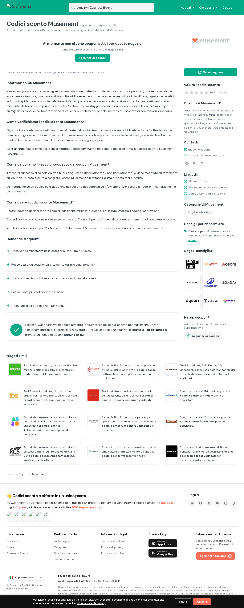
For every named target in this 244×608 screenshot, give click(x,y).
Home (10, 474)
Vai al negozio (213, 72)
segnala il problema (147, 330)
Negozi (186, 8)
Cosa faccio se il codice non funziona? (38, 306)
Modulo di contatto (201, 181)
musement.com (199, 149)
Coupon (228, 8)
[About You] (192, 264)
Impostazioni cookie (17, 588)
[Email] (192, 503)
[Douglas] (229, 282)
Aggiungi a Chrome (213, 556)
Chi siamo (13, 541)
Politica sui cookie (112, 553)
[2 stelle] (191, 92)
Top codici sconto (65, 553)
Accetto (202, 601)
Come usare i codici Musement (208, 193)
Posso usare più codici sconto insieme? (38, 292)
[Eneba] (229, 301)
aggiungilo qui (73, 335)
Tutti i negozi (62, 541)
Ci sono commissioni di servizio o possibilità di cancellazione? (53, 278)
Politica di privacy (112, 547)
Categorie (206, 8)
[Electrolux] (210, 301)
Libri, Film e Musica (198, 212)
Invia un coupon (64, 559)
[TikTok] (233, 503)
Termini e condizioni (113, 541)
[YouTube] (217, 503)
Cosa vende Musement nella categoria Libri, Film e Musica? (51, 251)
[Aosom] (229, 264)
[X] (202, 163)
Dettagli (100, 72)
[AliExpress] (210, 264)
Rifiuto (183, 601)
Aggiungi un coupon (93, 58)
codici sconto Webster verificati (123, 455)
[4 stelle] (201, 92)
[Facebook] (187, 163)
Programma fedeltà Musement (208, 187)
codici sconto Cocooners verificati (125, 425)
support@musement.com (206, 155)
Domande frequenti (19, 553)
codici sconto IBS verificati (44, 400)
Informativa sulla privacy (91, 603)
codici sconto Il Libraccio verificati (47, 374)
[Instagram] (195, 163)
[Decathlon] (210, 282)
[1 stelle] (186, 92)
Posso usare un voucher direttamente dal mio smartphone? (53, 265)
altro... (192, 240)
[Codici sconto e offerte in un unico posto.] (25, 7)
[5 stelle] (206, 92)
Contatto (12, 547)
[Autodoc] (192, 282)
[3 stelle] (196, 92)
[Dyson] (192, 301)
